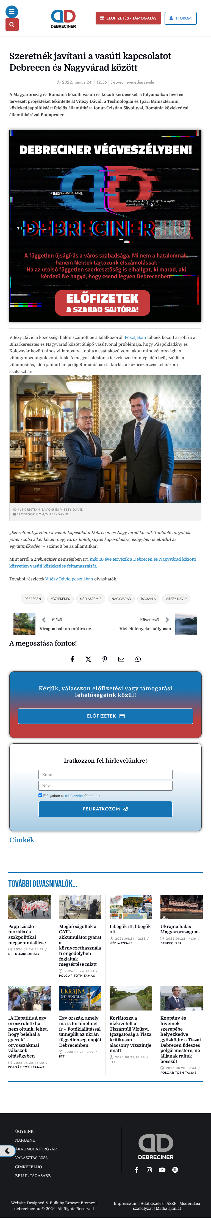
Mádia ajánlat (168, 1208)
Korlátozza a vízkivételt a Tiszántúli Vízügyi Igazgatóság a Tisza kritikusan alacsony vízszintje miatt (130, 1034)
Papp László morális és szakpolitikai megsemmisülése (27, 934)
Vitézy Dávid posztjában (69, 579)
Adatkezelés (152, 1203)
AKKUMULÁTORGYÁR (36, 1149)
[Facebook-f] (137, 1170)
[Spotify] (175, 1170)
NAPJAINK (25, 1140)
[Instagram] (149, 1170)
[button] (128, 18)
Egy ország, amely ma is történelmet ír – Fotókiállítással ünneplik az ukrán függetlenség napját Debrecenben (80, 1032)
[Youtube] (162, 1170)
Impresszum (126, 1203)
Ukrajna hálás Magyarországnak (180, 929)
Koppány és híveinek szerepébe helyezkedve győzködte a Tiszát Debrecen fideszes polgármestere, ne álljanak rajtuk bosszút (180, 1040)
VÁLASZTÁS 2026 (31, 1158)
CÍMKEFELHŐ (28, 1167)
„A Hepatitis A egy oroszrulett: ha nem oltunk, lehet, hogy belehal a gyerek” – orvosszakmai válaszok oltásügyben (28, 1037)
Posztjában (136, 337)
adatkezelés (74, 796)
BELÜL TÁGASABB (33, 1175)
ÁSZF (171, 1203)
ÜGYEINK (24, 1131)
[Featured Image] (29, 907)
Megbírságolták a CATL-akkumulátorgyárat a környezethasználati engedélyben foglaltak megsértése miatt (80, 945)
